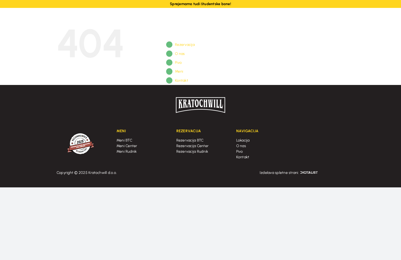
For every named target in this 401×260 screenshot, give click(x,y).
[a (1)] (200, 98)
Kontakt (181, 80)
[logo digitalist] (309, 173)
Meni (179, 71)
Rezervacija (185, 44)
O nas (180, 53)
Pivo (178, 62)
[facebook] (297, 20)
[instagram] (305, 20)
